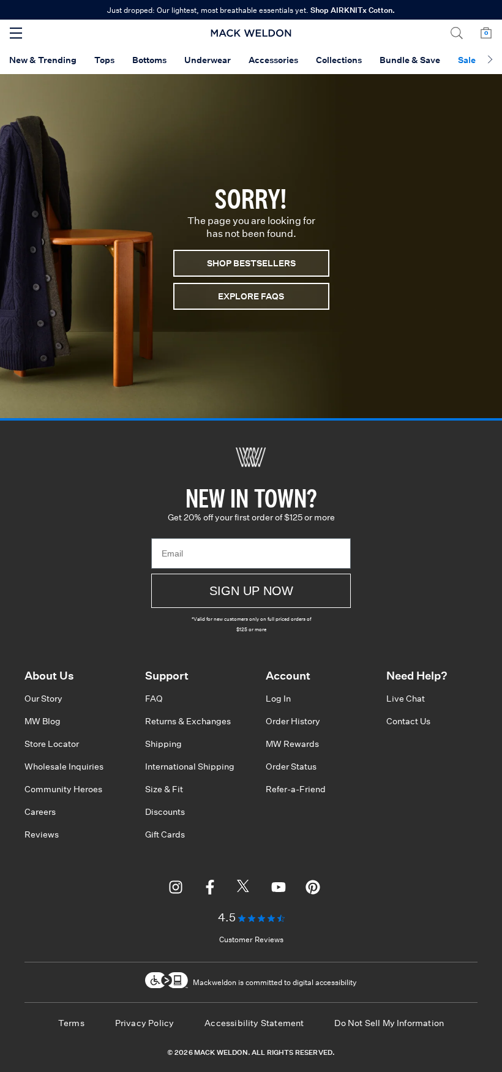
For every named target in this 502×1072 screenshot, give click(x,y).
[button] (457, 33)
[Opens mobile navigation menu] (16, 33)
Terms (71, 1023)
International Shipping (189, 766)
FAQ (154, 698)
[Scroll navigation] (490, 60)
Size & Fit (164, 789)
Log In (278, 698)
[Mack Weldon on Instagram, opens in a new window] (175, 889)
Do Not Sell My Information (389, 1023)
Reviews (41, 834)
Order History (293, 721)
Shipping (163, 743)
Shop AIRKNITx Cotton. (352, 10)
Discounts (165, 811)
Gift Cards (165, 834)
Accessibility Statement (254, 1023)
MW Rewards (292, 743)
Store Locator (51, 743)
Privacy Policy (144, 1023)
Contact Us (408, 721)
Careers (40, 811)
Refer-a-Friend (296, 789)
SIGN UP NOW (251, 591)
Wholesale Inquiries (63, 766)
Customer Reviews (251, 939)
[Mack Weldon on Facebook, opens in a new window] (210, 889)
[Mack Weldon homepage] (251, 457)
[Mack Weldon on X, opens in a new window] (244, 889)
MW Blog (42, 721)
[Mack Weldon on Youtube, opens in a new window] (278, 889)
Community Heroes (63, 789)
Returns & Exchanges (188, 721)
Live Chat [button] (405, 698)
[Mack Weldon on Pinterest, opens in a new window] (312, 889)
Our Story (43, 698)
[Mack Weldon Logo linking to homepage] (251, 33)
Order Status (291, 766)
